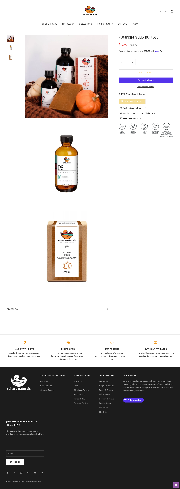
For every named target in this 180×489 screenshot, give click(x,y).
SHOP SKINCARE (49, 23)
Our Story (44, 381)
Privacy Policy (79, 398)
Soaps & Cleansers (106, 385)
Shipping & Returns (81, 390)
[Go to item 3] (10, 57)
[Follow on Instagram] (21, 472)
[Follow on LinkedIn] (42, 472)
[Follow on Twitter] (14, 472)
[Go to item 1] (10, 38)
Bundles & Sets (105, 403)
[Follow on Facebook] (7, 472)
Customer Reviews (47, 390)
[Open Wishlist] (176, 485)
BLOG (135, 23)
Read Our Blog (46, 385)
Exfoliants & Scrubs (106, 398)
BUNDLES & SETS (105, 23)
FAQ (76, 385)
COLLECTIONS (85, 23)
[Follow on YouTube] (35, 472)
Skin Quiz (103, 412)
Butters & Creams (106, 390)
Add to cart (146, 72)
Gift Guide (103, 407)
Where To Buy (79, 394)
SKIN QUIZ (122, 23)
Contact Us (137, 118)
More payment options (145, 86)
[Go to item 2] (10, 48)
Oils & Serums (104, 394)
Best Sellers (103, 381)
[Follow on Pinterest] (28, 472)
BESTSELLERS (68, 23)
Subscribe (15, 462)
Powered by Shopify (33, 481)
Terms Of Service (81, 403)
